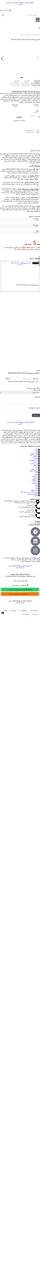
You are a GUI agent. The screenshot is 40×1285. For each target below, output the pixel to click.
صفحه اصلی (36, 34)
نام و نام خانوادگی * (34, 408)
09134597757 (31, 505)
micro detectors (28, 131)
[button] (2, 59)
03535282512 (31, 510)
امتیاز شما (36, 390)
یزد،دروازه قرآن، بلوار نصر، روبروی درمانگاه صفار (20, 501)
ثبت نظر (36, 415)
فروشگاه (28, 34)
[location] (37, 502)
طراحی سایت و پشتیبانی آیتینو (31, 561)
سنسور (22, 34)
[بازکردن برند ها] (11, 610)
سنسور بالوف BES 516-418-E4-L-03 (28, 285)
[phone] (37, 507)
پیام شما (37, 397)
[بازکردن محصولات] (20, 610)
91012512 (32, 514)
